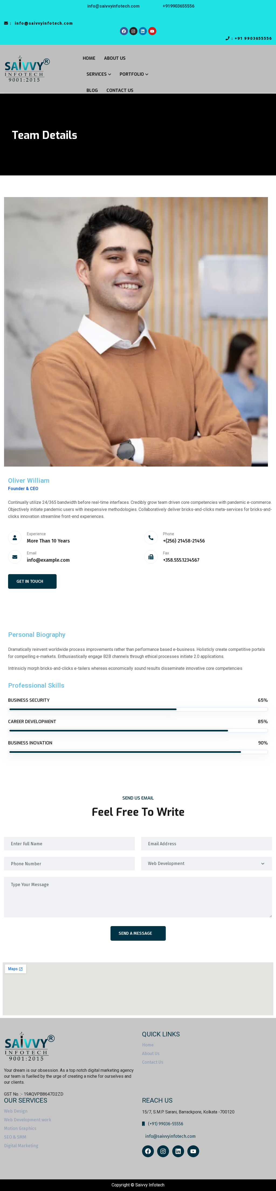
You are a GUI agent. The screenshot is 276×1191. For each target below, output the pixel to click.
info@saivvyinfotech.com (113, 6)
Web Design (15, 1111)
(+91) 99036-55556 (164, 1123)
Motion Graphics (20, 1128)
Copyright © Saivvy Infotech (138, 1184)
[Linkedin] (143, 31)
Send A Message (135, 933)
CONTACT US (119, 90)
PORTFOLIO (132, 74)
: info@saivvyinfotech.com (40, 23)
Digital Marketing (21, 1146)
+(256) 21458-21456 (184, 541)
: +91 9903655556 (251, 38)
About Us (151, 1054)
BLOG (92, 90)
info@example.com (48, 560)
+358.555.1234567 (181, 560)
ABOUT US (115, 58)
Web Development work (27, 1120)
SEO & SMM (15, 1137)
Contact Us (152, 1062)
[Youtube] (152, 31)
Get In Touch (29, 581)
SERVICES (97, 74)
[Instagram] (133, 31)
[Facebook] (124, 31)
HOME (89, 58)
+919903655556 (178, 6)
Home (148, 1045)
